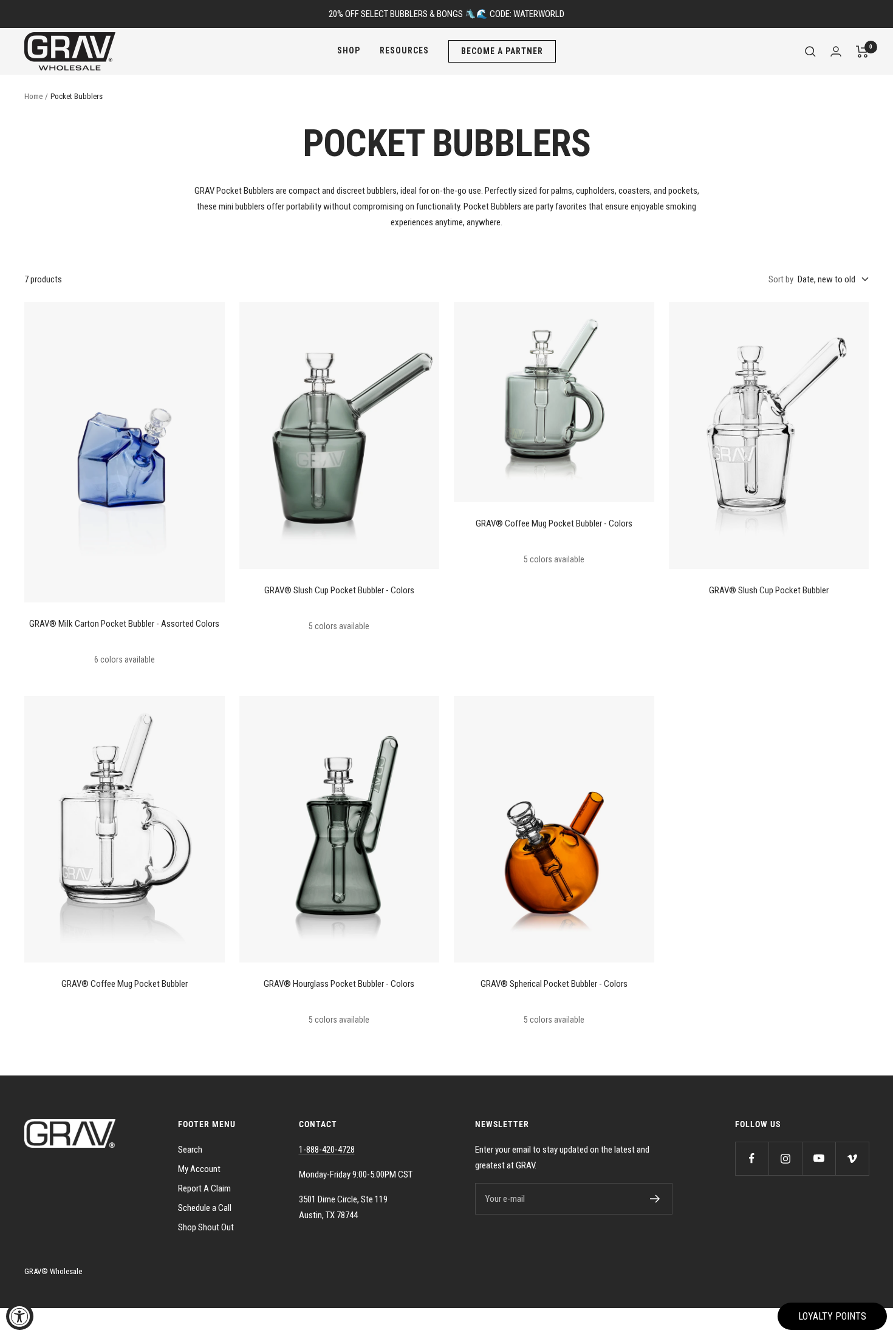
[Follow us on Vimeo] (852, 1158)
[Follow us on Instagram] (785, 1158)
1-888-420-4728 (327, 1149)
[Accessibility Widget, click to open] (19, 1316)
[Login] (835, 51)
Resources (404, 50)
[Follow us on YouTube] (818, 1158)
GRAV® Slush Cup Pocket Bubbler (769, 590)
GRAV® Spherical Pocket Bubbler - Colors (554, 983)
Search (190, 1149)
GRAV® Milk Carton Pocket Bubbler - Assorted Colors (124, 623)
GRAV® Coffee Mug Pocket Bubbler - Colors (554, 523)
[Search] (810, 51)
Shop (348, 50)
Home (33, 96)
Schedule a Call (204, 1207)
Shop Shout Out (206, 1227)
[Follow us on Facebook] (751, 1158)
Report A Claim (204, 1188)
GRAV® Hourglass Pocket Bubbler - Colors (339, 983)
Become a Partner (502, 51)
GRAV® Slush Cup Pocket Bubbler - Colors (339, 590)
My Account (199, 1169)
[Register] (655, 1199)
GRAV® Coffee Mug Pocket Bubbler (124, 983)
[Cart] (862, 52)
